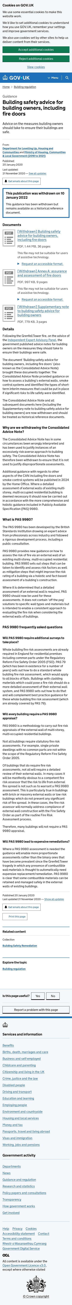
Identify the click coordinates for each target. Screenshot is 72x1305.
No (55, 996)
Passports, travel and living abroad (26, 1131)
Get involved (11, 1213)
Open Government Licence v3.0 (24, 1265)
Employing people (15, 1105)
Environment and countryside (23, 1111)
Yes (40, 996)
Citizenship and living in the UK (23, 1072)
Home (6, 86)
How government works (19, 1206)
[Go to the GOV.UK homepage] (16, 78)
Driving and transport (17, 1092)
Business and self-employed (22, 1058)
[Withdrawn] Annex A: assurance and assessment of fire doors (42, 273)
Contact (43, 1233)
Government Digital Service (21, 1248)
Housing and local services (21, 1118)
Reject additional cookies (36, 59)
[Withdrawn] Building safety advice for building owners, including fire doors (38, 235)
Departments (12, 1166)
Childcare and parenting (19, 1065)
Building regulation (25, 86)
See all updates (37, 173)
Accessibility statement (19, 1233)
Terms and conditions (17, 1238)
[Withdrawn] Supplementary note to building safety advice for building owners (43, 311)
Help (6, 1229)
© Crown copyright (36, 1296)
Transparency (12, 1199)
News (7, 1173)
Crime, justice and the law (20, 1078)
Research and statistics (19, 1186)
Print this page (17, 916)
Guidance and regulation (19, 1180)
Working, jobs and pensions (21, 1145)
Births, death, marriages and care (25, 1052)
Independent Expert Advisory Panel (32, 340)
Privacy (17, 1229)
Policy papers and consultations (24, 1193)
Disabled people (14, 1085)
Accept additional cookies (36, 49)
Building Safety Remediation (20, 945)
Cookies (31, 1229)
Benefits (8, 1045)
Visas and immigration (17, 1138)
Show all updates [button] (54, 899)
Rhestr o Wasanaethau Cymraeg (24, 1243)
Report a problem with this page (36, 1010)
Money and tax (13, 1125)
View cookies (36, 67)
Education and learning (18, 1098)
